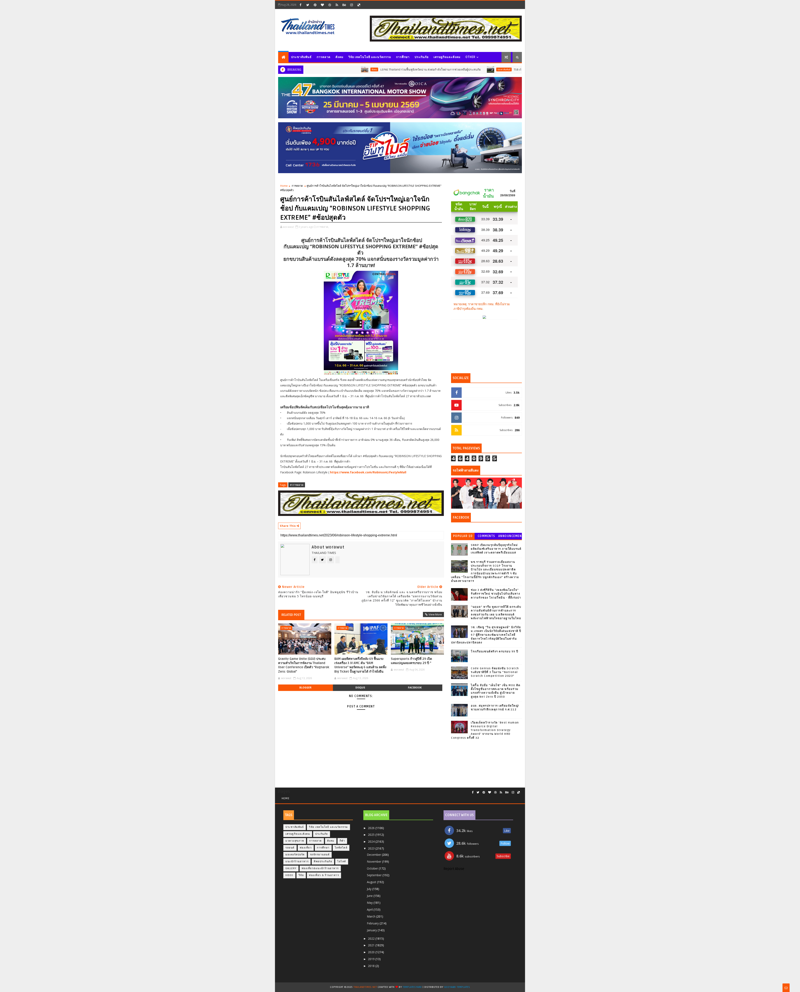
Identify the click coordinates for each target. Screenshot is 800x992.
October (373, 868)
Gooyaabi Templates (457, 987)
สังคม (339, 57)
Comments (486, 536)
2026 (371, 828)
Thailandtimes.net (365, 987)
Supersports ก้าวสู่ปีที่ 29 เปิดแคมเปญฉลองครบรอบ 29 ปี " (411, 661)
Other (470, 57)
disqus (360, 687)
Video (289, 875)
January (372, 930)
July (369, 889)
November (374, 861)
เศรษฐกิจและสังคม (447, 57)
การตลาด (323, 57)
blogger (305, 687)
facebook (415, 687)
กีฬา (342, 840)
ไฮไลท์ (341, 861)
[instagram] (351, 5)
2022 (371, 938)
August (372, 882)
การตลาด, (323, 227)
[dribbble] (329, 5)
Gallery (290, 868)
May (370, 903)
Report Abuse (454, 869)
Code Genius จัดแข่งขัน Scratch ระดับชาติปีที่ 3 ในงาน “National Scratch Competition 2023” (495, 672)
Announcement (510, 536)
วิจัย (301, 875)
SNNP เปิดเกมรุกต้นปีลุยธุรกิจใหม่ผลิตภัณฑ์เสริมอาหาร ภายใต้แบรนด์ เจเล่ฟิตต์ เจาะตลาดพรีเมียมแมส (496, 548)
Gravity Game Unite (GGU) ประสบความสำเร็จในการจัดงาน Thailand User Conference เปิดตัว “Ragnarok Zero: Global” (303, 665)
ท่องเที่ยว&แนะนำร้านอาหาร (320, 868)
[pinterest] (315, 5)
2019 (371, 959)
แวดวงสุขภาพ (294, 840)
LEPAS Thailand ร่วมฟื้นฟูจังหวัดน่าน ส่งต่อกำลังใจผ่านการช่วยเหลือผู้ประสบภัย (381, 69)
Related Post (291, 615)
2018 (371, 966)
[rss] (337, 5)
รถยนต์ (290, 847)
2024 (371, 841)
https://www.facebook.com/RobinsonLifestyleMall (368, 472)
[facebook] (300, 5)
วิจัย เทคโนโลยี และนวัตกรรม (369, 57)
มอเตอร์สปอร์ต (295, 854)
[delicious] (359, 5)
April (370, 909)
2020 (371, 952)
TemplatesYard (412, 987)
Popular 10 (463, 536)
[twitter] (308, 5)
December (374, 855)
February (373, 923)
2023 (371, 848)
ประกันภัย (422, 57)
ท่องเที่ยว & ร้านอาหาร (324, 875)
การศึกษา (403, 57)
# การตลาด (296, 485)
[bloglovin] (322, 5)
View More (435, 614)
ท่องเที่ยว (306, 847)
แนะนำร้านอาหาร (297, 861)
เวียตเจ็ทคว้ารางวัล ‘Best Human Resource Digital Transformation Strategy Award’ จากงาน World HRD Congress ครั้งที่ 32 (485, 730)
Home (284, 186)
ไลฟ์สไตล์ (341, 847)
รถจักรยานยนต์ (320, 854)
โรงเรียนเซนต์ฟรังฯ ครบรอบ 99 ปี (494, 651)
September (374, 875)
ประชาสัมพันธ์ (301, 57)
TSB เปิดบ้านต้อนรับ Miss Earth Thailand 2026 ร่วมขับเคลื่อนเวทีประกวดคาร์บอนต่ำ (517, 69)
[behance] (344, 5)
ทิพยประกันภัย (323, 861)
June (370, 896)
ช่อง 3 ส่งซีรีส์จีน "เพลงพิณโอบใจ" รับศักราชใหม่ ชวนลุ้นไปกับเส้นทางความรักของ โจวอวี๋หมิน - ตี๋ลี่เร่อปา (496, 593)
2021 (371, 945)
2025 (371, 835)
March (371, 916)
